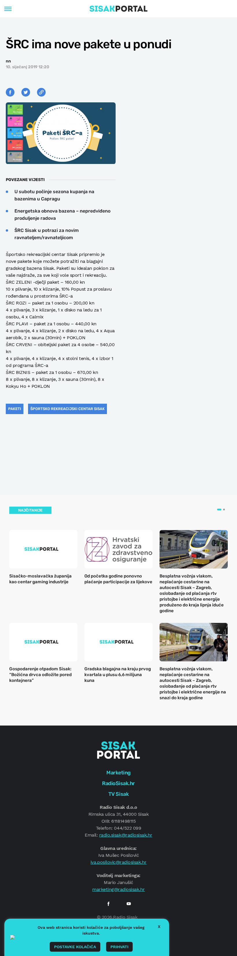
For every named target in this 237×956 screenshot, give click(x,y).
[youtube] (128, 903)
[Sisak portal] (118, 9)
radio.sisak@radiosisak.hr (125, 835)
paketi (14, 409)
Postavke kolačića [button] (75, 946)
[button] (219, 509)
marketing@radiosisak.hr (118, 889)
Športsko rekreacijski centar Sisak (67, 409)
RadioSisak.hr (118, 783)
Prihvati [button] (119, 946)
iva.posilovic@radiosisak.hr (118, 862)
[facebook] (108, 903)
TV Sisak (118, 794)
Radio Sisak (125, 917)
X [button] (159, 926)
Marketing (118, 772)
